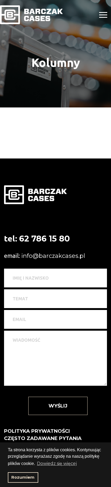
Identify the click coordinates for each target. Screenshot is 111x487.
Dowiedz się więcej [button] (57, 463)
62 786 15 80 (44, 239)
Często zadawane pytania (43, 438)
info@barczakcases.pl (53, 255)
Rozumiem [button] (22, 477)
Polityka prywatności (37, 431)
